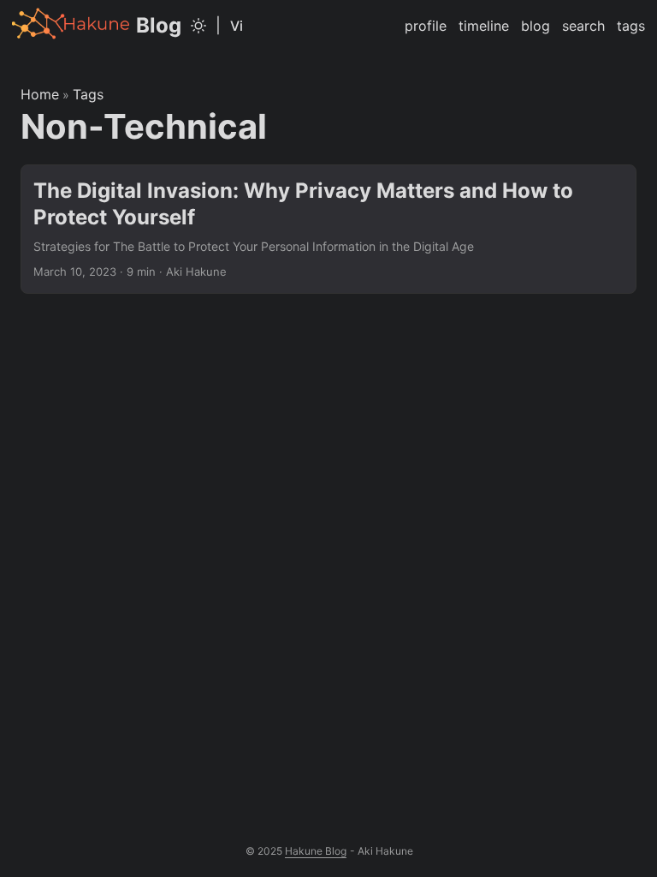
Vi (236, 25)
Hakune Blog (315, 850)
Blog (158, 25)
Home (40, 94)
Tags (88, 94)
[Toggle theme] (198, 25)
